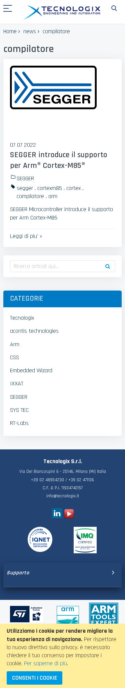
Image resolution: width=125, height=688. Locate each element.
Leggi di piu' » (26, 236)
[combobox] (62, 266)
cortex (73, 188)
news (29, 31)
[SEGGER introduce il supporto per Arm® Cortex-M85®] (62, 101)
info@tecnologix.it (62, 496)
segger (25, 188)
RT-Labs (19, 423)
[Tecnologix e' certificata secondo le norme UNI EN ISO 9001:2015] (40, 539)
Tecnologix (22, 318)
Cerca (114, 8)
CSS (14, 357)
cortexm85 (49, 188)
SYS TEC (19, 410)
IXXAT (16, 383)
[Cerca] (108, 266)
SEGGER (25, 178)
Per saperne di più (45, 663)
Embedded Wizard (31, 370)
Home (10, 31)
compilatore (30, 196)
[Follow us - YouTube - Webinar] (69, 516)
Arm (14, 344)
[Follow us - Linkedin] (56, 516)
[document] (62, 656)
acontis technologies (34, 331)
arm (52, 196)
